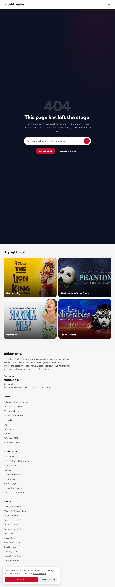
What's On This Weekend (15, 511)
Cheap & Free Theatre (14, 556)
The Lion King (10, 456)
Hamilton (8, 470)
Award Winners (11, 438)
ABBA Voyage (10, 483)
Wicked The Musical (13, 474)
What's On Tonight (12, 506)
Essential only (48, 579)
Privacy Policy (39, 573)
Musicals (8, 420)
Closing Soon (10, 538)
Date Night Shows (12, 551)
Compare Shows (11, 560)
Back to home (45, 151)
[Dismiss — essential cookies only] (56, 570)
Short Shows (10, 547)
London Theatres (11, 515)
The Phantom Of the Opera (16, 461)
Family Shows (10, 429)
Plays (6, 424)
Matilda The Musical (13, 488)
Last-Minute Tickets (13, 406)
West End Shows (11, 411)
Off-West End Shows (13, 415)
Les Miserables (11, 465)
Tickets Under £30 (12, 524)
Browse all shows (68, 151)
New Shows (9, 533)
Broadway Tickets (12, 442)
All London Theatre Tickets (16, 402)
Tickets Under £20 (12, 520)
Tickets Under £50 (12, 529)
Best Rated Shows (12, 542)
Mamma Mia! (9, 479)
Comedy (8, 433)
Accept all (21, 579)
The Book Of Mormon (14, 492)
